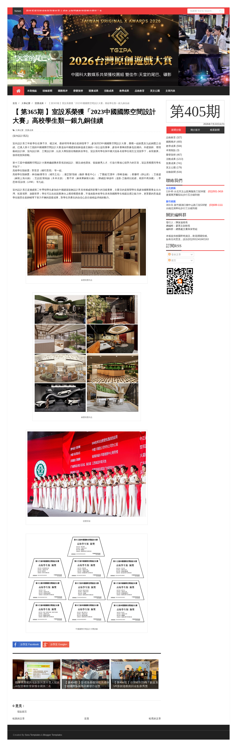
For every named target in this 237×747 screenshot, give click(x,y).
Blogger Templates (52, 735)
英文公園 (155, 90)
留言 (173, 260)
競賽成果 (93, 90)
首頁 (86, 718)
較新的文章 (19, 718)
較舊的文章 (155, 718)
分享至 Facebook (29, 644)
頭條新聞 (47, 90)
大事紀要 (19, 130)
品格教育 (139, 90)
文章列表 (170, 90)
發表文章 (176, 254)
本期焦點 (32, 90)
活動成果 (109, 90)
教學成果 (124, 90)
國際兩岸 (63, 90)
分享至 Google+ (58, 644)
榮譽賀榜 (78, 90)
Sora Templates (33, 735)
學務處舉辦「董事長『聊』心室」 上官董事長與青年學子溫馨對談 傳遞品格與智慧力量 (76, 11)
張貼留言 (22, 711)
